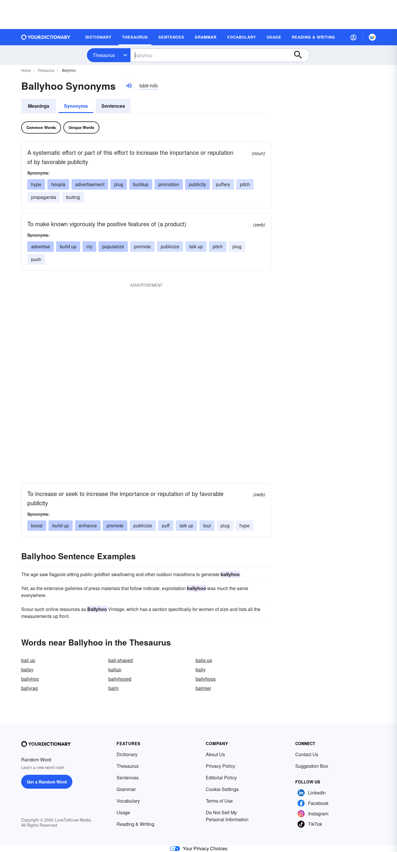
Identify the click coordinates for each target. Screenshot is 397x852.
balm (113, 688)
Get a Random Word (47, 782)
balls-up (204, 660)
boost (36, 525)
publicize (170, 246)
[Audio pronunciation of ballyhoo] (129, 86)
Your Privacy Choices (205, 848)
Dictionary (127, 754)
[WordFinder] (372, 37)
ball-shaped (120, 660)
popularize (113, 246)
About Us (215, 754)
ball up (28, 660)
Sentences (113, 106)
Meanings (38, 106)
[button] (353, 37)
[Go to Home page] (46, 37)
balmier (203, 688)
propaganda (43, 197)
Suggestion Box (311, 766)
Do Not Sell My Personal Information (227, 816)
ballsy (27, 669)
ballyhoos (206, 678)
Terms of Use (219, 800)
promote (142, 246)
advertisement (89, 184)
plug (118, 184)
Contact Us (306, 754)
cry (89, 246)
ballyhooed (119, 678)
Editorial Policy (221, 777)
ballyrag (29, 688)
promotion (168, 184)
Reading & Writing (135, 824)
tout (207, 525)
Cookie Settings (222, 789)
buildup (141, 184)
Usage (123, 812)
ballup (114, 669)
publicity (197, 184)
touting (73, 197)
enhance (88, 525)
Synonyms (76, 106)
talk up (196, 246)
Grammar (126, 789)
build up (68, 246)
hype (36, 184)
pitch (245, 184)
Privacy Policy (220, 766)
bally (200, 669)
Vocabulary (128, 800)
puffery (223, 184)
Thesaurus (104, 55)
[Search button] (301, 55)
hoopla (58, 184)
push (36, 259)
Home (26, 70)
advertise (40, 246)
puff (166, 525)
